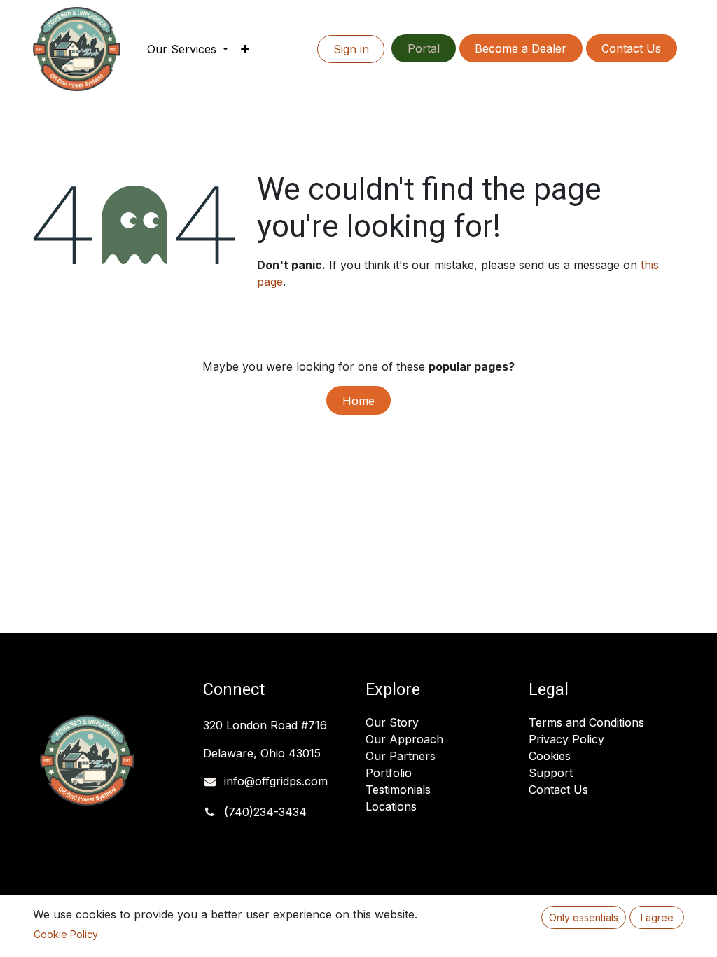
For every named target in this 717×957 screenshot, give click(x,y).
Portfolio (389, 773)
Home (358, 401)
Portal (424, 48)
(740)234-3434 (265, 812)
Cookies (550, 756)
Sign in (351, 49)
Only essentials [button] (583, 917)
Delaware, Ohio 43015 (263, 753)
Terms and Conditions (586, 722)
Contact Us (631, 48)
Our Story (392, 722)
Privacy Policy (566, 739)
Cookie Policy (66, 934)
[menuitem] (187, 49)
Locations (391, 806)
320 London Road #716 (265, 725)
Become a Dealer (520, 48)
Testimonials (398, 790)
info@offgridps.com (276, 781)
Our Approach (404, 739)
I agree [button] (657, 917)
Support (551, 773)
